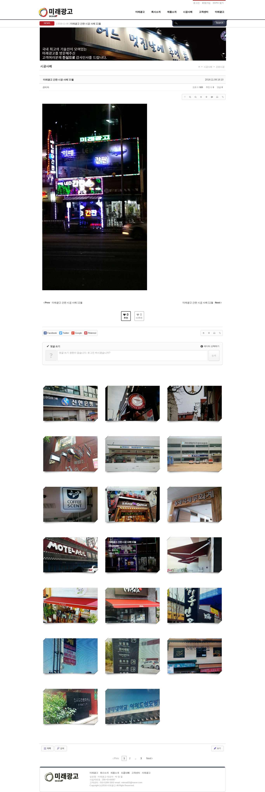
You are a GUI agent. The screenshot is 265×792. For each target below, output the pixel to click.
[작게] (195, 97)
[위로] (201, 97)
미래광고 (140, 11)
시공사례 (187, 11)
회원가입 (206, 3)
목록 (49, 748)
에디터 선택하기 (211, 346)
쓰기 (219, 748)
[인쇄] (217, 97)
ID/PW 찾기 (218, 3)
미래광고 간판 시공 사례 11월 (85, 23)
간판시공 (220, 67)
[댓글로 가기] (212, 97)
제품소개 (172, 11)
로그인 (196, 3)
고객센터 (203, 11)
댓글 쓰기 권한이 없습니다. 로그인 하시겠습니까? (84, 352)
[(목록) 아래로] (206, 97)
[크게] (190, 97)
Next (149, 758)
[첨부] (222, 97)
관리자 (46, 87)
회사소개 (156, 11)
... (135, 758)
